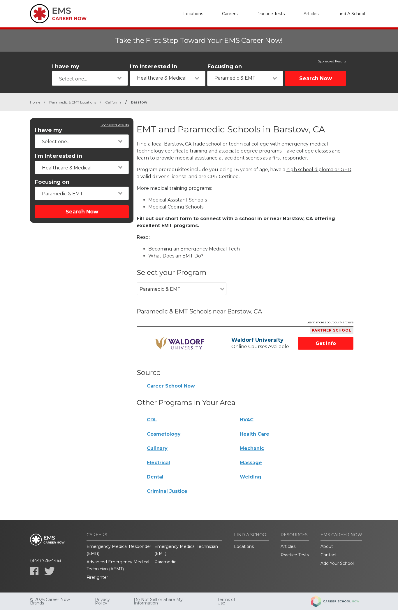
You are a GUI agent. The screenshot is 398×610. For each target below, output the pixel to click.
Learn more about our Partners (330, 322)
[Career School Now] (339, 601)
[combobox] (90, 78)
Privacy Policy (102, 601)
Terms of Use (226, 601)
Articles (311, 13)
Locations (193, 13)
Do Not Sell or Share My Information (158, 601)
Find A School (351, 13)
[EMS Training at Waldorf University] (180, 343)
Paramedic (165, 562)
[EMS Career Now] (59, 13)
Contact (328, 555)
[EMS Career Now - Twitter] (49, 571)
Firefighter (97, 577)
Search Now (315, 78)
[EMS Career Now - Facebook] (34, 571)
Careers (229, 13)
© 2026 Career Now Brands (50, 601)
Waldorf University (257, 340)
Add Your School (337, 563)
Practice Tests (270, 13)
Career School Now (171, 386)
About (326, 546)
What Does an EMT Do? (175, 256)
